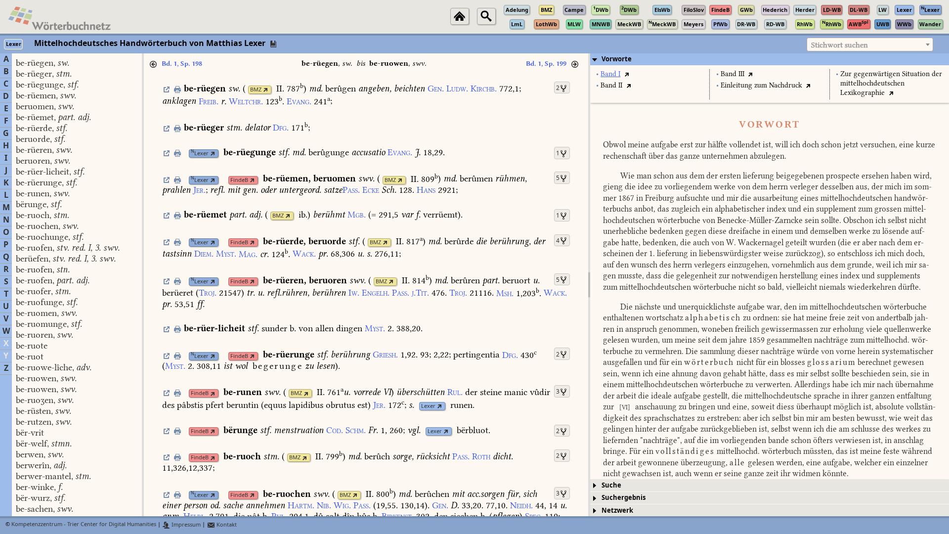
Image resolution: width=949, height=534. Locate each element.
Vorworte (617, 59)
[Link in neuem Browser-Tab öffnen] (265, 89)
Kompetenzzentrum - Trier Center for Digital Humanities (83, 525)
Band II (611, 85)
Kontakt (226, 525)
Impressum (185, 525)
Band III (732, 74)
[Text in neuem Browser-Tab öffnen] (626, 74)
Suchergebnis (624, 497)
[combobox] (870, 44)
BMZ (255, 89)
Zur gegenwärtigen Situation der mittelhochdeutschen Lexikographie (891, 83)
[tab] (769, 59)
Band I (610, 74)
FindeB (239, 180)
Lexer (200, 153)
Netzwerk (617, 510)
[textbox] (870, 45)
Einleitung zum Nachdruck (761, 85)
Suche (611, 485)
